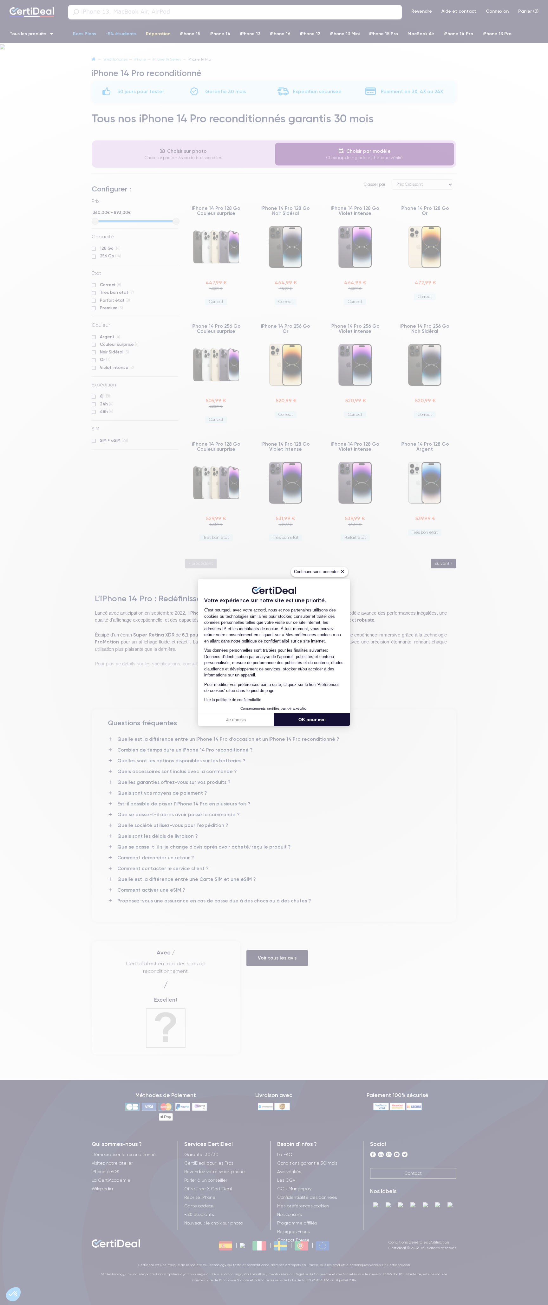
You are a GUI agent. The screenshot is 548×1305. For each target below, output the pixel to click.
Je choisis (236, 719)
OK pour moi (312, 719)
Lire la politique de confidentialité (232, 700)
